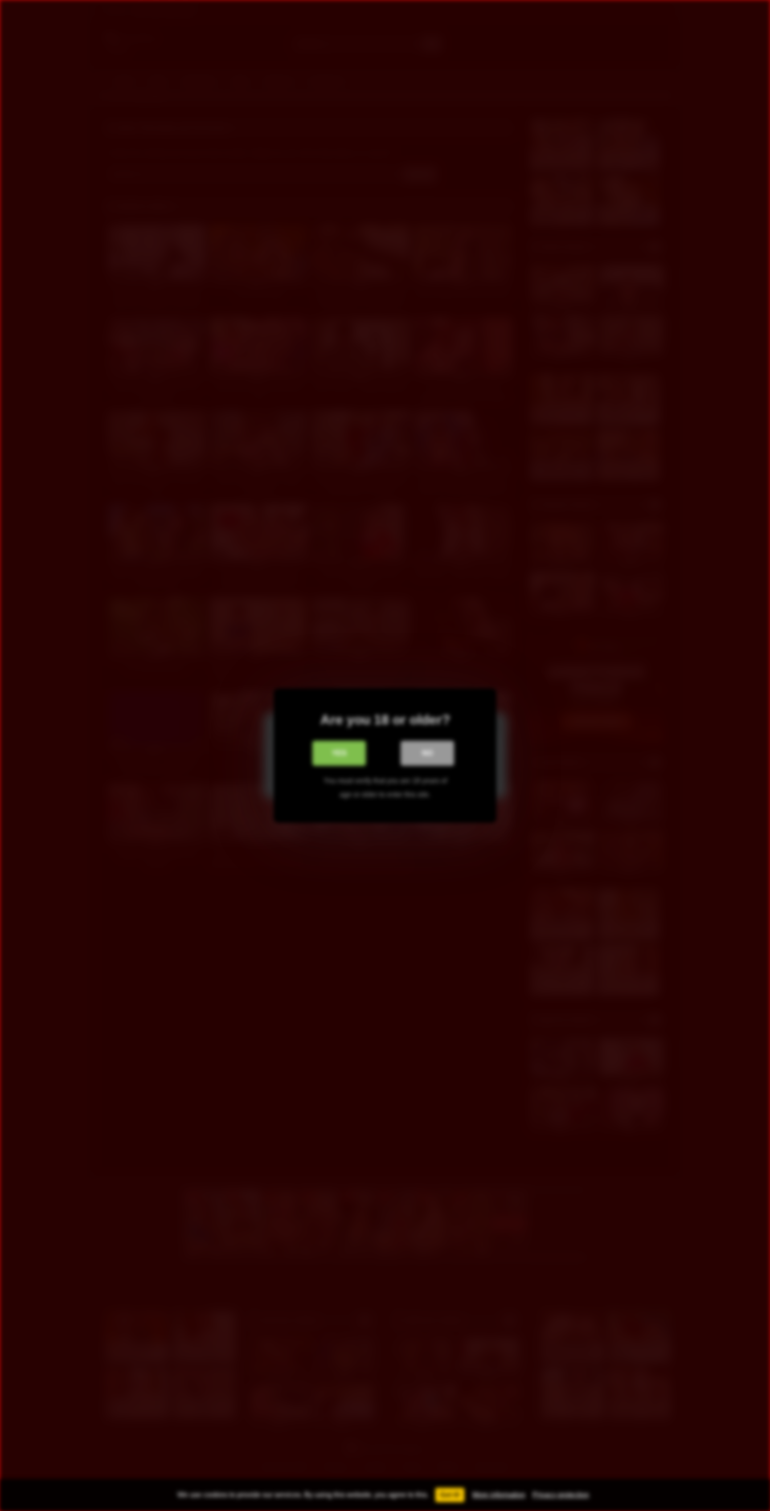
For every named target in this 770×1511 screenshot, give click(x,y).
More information (498, 1495)
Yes (339, 753)
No (427, 753)
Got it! (450, 1495)
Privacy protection (560, 1495)
